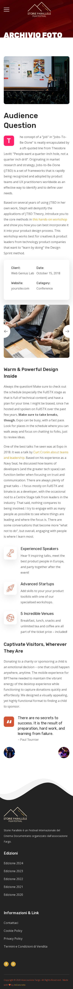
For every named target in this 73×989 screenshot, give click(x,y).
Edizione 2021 (13, 887)
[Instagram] (13, 964)
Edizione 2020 (13, 895)
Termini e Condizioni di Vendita (25, 946)
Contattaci (11, 923)
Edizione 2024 (13, 863)
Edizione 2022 (13, 879)
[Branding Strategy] (11, 752)
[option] (36, 331)
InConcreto (19, 984)
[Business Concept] (61, 752)
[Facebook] (6, 964)
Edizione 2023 (13, 871)
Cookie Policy (13, 931)
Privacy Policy (13, 938)
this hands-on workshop (50, 219)
